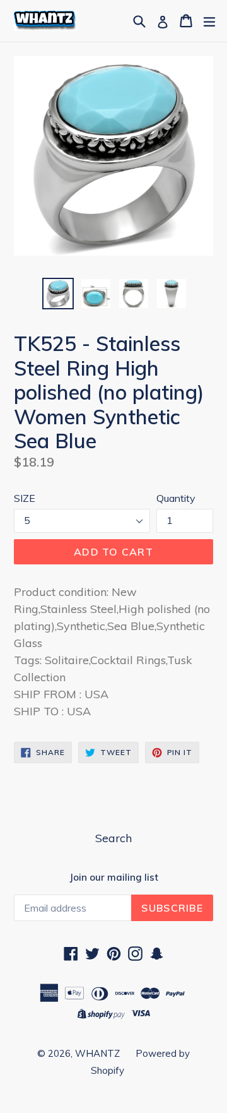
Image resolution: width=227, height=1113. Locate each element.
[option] (58, 293)
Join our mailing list (113, 877)
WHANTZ (97, 1053)
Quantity (175, 498)
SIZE (24, 498)
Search (113, 838)
